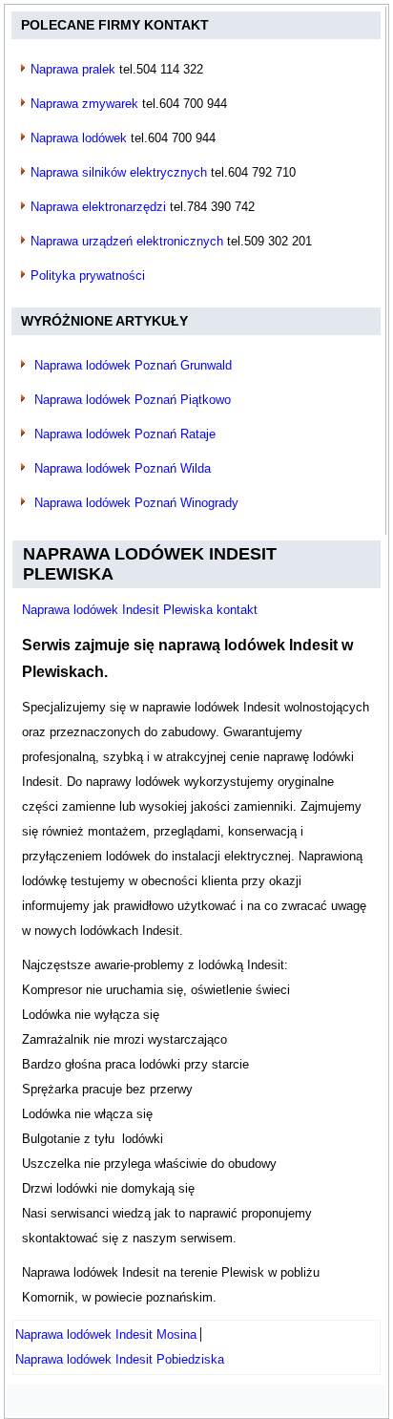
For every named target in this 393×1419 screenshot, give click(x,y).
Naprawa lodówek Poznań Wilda (122, 468)
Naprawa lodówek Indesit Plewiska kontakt (140, 610)
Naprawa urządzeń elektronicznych (127, 241)
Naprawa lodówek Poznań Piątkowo (132, 399)
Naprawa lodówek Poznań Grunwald (133, 365)
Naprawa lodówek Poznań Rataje (125, 434)
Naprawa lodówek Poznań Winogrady (136, 503)
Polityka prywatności (88, 275)
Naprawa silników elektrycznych (119, 172)
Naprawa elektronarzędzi (98, 207)
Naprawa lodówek (79, 138)
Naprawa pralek (73, 69)
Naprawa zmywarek (84, 103)
